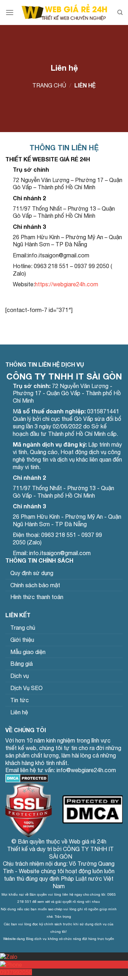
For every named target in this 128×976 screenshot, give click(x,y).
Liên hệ (19, 712)
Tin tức (19, 700)
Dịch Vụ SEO (26, 688)
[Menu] (9, 12)
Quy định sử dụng (31, 573)
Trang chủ (49, 85)
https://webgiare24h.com (66, 284)
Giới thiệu (22, 640)
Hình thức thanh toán (36, 597)
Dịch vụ (19, 676)
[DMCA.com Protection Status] (26, 777)
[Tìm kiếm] (120, 12)
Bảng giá (21, 663)
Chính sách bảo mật (35, 585)
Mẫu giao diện (28, 652)
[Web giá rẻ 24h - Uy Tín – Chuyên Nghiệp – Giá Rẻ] (64, 12)
